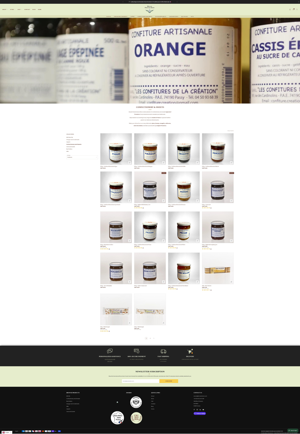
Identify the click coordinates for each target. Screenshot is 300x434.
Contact (27, 9)
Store (12, 9)
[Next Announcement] (177, 2)
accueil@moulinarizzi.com (200, 396)
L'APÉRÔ (132, 16)
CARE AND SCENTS (173, 16)
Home (39, 9)
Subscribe (168, 381)
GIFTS (192, 16)
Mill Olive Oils (69, 137)
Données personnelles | (275, 431)
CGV (282, 431)
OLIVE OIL (108, 16)
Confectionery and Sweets (73, 144)
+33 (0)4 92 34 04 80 (110, 359)
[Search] (297, 9)
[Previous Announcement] (123, 2)
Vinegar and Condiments (72, 139)
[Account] (290, 9)
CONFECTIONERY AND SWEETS (145, 16)
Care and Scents (70, 146)
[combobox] (7, 432)
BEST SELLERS (184, 16)
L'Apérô (68, 142)
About (4, 9)
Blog (34, 9)
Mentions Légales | (265, 431)
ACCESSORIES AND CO (160, 16)
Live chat (109, 361)
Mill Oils (68, 396)
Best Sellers (69, 149)
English (16, 431)
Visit (19, 9)
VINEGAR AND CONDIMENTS (120, 16)
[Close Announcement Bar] (299, 2)
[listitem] (150, 2)
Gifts (67, 151)
